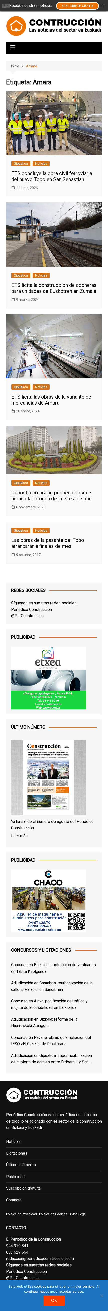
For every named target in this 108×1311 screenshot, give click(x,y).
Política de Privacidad (21, 1214)
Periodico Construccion (31, 609)
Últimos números (21, 1164)
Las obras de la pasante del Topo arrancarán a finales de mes (47, 543)
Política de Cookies (52, 1214)
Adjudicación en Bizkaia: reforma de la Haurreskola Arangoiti (44, 1022)
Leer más (19, 835)
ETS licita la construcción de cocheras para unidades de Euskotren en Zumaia (53, 288)
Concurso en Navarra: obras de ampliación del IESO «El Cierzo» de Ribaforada (51, 1040)
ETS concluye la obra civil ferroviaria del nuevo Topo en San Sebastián (51, 176)
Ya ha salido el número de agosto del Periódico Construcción (52, 825)
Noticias (41, 163)
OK (54, 1300)
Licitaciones (16, 1153)
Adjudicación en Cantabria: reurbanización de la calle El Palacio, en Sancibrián (52, 986)
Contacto (14, 1200)
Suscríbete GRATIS (77, 6)
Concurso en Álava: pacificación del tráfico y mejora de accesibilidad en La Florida (49, 1004)
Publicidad (15, 1176)
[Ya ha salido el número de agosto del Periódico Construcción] (48, 778)
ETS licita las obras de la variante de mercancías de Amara (51, 400)
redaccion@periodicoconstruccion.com (40, 1258)
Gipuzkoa (21, 163)
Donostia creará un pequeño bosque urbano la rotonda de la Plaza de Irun (51, 496)
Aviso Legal (77, 1214)
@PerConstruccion (27, 615)
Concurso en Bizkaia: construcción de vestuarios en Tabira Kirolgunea (53, 968)
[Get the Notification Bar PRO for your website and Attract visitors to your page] (6, 6)
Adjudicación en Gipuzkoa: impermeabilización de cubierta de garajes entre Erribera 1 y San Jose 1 (51, 1059)
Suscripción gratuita (23, 1188)
